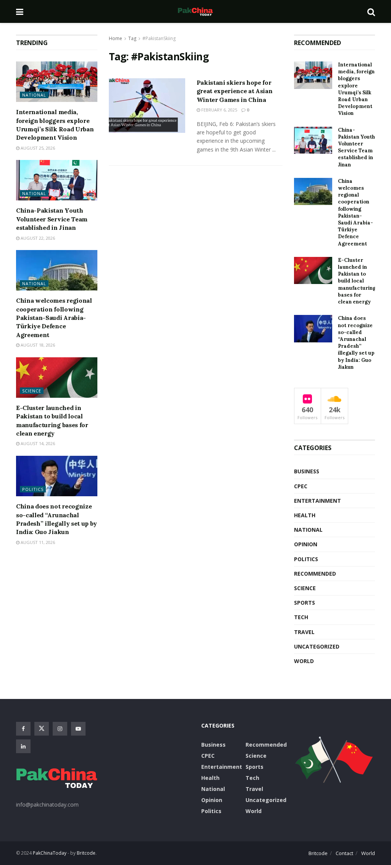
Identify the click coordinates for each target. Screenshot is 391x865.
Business (306, 471)
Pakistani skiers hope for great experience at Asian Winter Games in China (235, 91)
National (34, 95)
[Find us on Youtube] (78, 729)
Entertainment (317, 500)
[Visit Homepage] (195, 11)
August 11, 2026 (37, 542)
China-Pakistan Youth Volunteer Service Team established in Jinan (51, 219)
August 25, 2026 (37, 148)
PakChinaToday (49, 853)
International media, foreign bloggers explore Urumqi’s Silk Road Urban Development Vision (356, 88)
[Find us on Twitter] (41, 729)
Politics (33, 489)
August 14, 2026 (37, 443)
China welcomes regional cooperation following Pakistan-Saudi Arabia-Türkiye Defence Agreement (54, 318)
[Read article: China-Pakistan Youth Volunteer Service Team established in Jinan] (56, 180)
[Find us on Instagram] (60, 729)
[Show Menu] (19, 11)
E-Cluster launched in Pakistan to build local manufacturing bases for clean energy (357, 281)
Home (115, 38)
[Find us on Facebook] (23, 729)
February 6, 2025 (218, 110)
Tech (301, 617)
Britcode (318, 853)
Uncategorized (316, 646)
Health (304, 515)
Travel (304, 632)
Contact (344, 853)
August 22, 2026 (37, 238)
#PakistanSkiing (159, 38)
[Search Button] (371, 11)
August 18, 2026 (37, 345)
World (304, 661)
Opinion (305, 544)
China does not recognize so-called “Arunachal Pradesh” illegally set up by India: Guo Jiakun (356, 342)
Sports (304, 602)
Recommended (315, 573)
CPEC (300, 486)
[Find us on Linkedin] (23, 746)
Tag (132, 38)
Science (31, 391)
